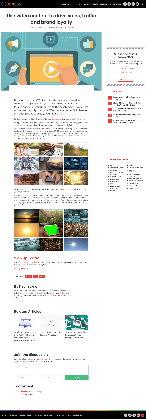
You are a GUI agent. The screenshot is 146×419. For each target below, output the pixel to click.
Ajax (111, 165)
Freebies (28, 277)
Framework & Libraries (115, 187)
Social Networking (136, 181)
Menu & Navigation (136, 168)
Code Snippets (105, 4)
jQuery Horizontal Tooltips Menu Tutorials (126, 98)
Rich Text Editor (135, 178)
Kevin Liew (40, 28)
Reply (24, 397)
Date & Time (114, 179)
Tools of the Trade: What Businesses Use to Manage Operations (76, 335)
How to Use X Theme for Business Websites (50, 333)
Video (42, 277)
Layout (113, 190)
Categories (64, 4)
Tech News (38, 415)
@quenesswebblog (61, 295)
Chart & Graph (115, 177)
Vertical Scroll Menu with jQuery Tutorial (126, 116)
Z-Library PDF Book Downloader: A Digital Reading (127, 110)
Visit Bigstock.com (21, 268)
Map (130, 165)
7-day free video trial (32, 262)
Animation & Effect (117, 168)
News (36, 277)
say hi (39, 295)
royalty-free (80, 119)
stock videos (56, 119)
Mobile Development (133, 171)
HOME (4, 415)
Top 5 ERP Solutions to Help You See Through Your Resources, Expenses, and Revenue (24, 336)
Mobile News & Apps (90, 4)
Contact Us (59, 415)
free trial (17, 198)
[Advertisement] (51, 91)
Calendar (113, 170)
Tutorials (76, 4)
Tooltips (132, 188)
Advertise (117, 4)
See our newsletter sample (125, 68)
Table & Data (133, 183)
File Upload (114, 181)
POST (77, 377)
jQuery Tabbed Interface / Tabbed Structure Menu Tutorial (127, 121)
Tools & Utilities (135, 185)
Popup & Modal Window (134, 175)
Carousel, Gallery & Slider (117, 173)
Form (112, 184)
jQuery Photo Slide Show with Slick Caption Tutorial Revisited (127, 104)
